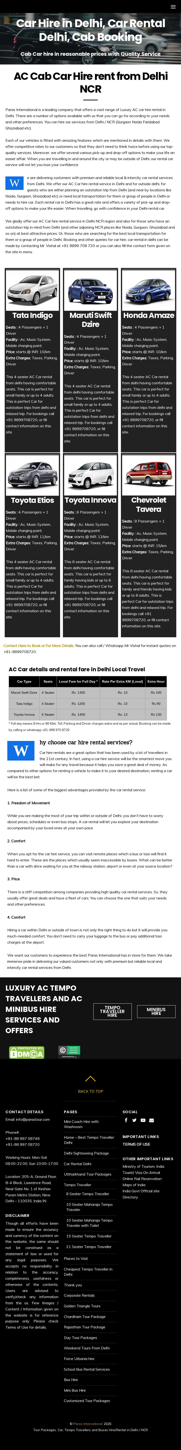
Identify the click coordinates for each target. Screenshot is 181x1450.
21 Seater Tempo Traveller (88, 1246)
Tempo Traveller (77, 1184)
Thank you (73, 1285)
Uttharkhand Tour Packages (87, 1174)
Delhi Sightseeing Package (86, 1153)
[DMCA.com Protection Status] (26, 1055)
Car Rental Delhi (77, 1163)
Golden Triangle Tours (82, 1306)
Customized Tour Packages (87, 1400)
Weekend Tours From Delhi (87, 1348)
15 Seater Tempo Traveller (88, 1236)
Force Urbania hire (79, 1358)
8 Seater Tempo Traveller (87, 1193)
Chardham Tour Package (85, 1316)
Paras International (88, 1424)
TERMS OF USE (136, 1144)
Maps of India (134, 1184)
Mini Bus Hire (75, 1390)
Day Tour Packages (80, 1337)
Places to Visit (76, 1258)
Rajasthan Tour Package (84, 1327)
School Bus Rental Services (87, 1369)
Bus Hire (71, 1379)
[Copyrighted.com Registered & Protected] (69, 1055)
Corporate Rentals (79, 1295)
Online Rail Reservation (142, 1178)
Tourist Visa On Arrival (141, 1172)
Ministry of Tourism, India (143, 1166)
